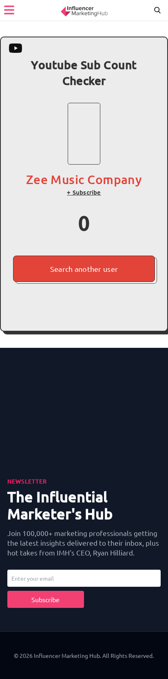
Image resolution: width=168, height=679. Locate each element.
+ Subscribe (84, 192)
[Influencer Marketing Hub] (84, 10)
